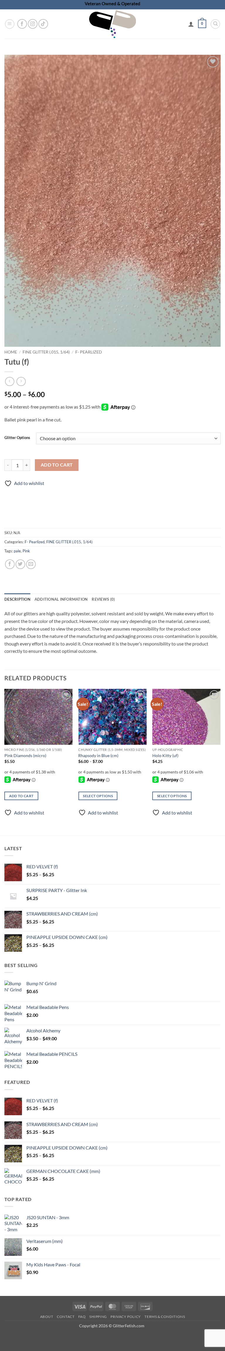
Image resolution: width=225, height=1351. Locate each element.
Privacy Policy (125, 1316)
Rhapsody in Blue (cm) (98, 755)
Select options (98, 796)
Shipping (98, 1316)
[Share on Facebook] (10, 564)
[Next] (220, 757)
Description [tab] (17, 599)
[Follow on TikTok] (43, 24)
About (46, 1316)
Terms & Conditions (164, 1316)
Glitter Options (17, 438)
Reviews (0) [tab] (103, 599)
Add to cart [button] (21, 796)
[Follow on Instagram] (33, 24)
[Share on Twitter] (20, 564)
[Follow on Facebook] (22, 24)
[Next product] (9, 381)
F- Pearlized (88, 352)
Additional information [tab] (61, 599)
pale (17, 551)
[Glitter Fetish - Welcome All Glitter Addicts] (112, 24)
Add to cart (57, 464)
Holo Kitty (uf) (165, 755)
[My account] (191, 24)
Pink (26, 551)
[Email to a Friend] (31, 564)
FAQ (82, 1316)
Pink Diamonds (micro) (25, 755)
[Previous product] (20, 381)
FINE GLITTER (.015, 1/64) (46, 352)
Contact (65, 1316)
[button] (9, 24)
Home (10, 352)
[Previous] (4, 757)
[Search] (215, 24)
